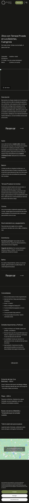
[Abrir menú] (26, 2)
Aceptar (14, 492)
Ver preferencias (14, 499)
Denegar (14, 495)
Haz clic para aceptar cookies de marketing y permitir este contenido (14, 449)
